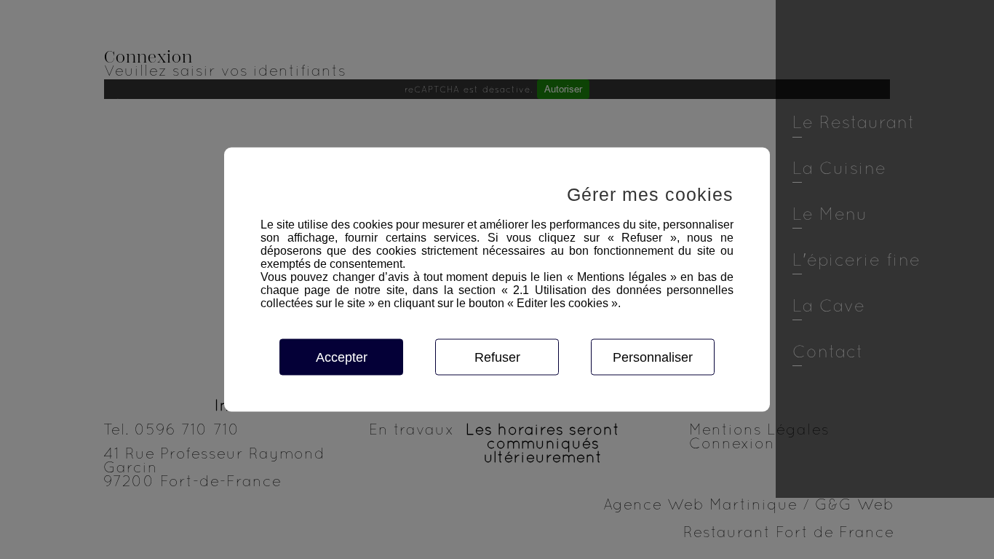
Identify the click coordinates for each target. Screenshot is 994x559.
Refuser (497, 357)
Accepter (341, 357)
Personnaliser (653, 357)
